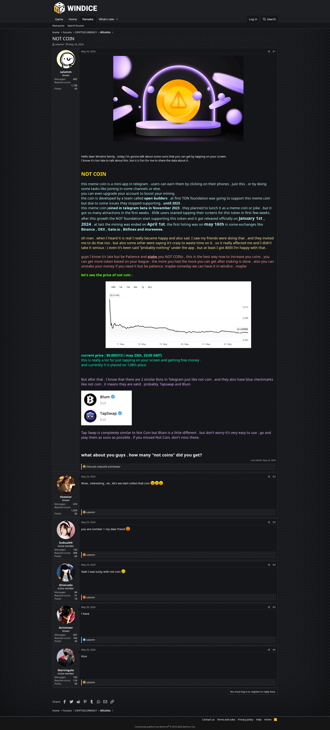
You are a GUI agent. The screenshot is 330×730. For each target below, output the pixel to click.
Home (73, 19)
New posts (58, 25)
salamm (59, 44)
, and (103, 466)
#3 (274, 522)
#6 (274, 649)
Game (59, 19)
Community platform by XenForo (165, 726)
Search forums (75, 25)
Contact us (208, 719)
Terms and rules (226, 719)
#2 (274, 476)
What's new (106, 19)
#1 (274, 51)
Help (258, 719)
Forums (87, 19)
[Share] (269, 51)
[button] (117, 19)
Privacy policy (245, 719)
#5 (274, 607)
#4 (274, 564)
